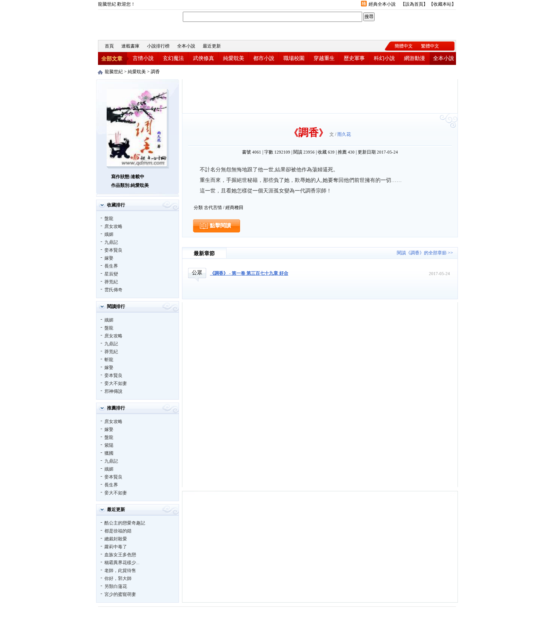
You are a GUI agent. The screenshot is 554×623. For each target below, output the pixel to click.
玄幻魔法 (173, 58)
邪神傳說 (113, 391)
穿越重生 (324, 58)
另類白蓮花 (115, 586)
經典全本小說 (382, 4)
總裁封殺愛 (115, 538)
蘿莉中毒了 (115, 546)
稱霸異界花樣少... (121, 562)
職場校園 (294, 58)
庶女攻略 (113, 226)
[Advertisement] (320, 96)
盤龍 (108, 218)
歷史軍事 (354, 58)
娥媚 (108, 234)
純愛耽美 (233, 58)
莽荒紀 (111, 282)
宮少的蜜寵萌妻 (120, 594)
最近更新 (212, 46)
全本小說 (186, 46)
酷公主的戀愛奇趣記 (124, 523)
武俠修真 (203, 58)
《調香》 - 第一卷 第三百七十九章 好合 (249, 273)
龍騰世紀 (139, 24)
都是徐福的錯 (118, 531)
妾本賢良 (113, 250)
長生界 (111, 266)
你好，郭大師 (118, 578)
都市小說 (263, 58)
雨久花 (344, 134)
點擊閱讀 (220, 225)
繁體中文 (430, 46)
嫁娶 (108, 258)
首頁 (109, 46)
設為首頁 (414, 4)
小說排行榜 (158, 46)
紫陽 (108, 445)
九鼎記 (111, 242)
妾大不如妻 (115, 383)
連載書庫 (130, 46)
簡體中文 (404, 46)
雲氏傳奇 (113, 289)
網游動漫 (414, 58)
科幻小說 (384, 58)
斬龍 (108, 359)
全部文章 (111, 59)
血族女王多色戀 (120, 554)
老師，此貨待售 (120, 570)
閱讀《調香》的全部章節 (422, 252)
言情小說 (143, 58)
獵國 (108, 453)
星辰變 (111, 274)
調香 (155, 71)
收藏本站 (442, 4)
